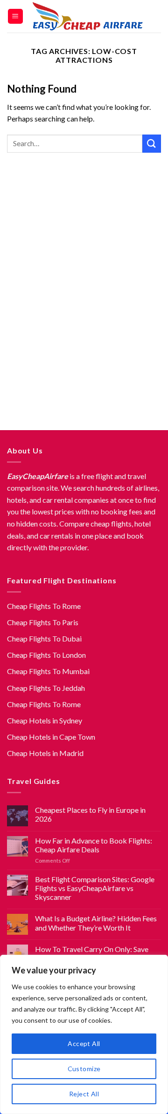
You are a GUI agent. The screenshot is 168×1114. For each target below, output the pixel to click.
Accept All (84, 1043)
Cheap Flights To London (46, 654)
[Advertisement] (84, 295)
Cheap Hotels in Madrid (45, 753)
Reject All (84, 1094)
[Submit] (151, 144)
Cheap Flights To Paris (42, 622)
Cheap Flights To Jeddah (46, 687)
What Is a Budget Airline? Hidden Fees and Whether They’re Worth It (96, 923)
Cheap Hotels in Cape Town (51, 736)
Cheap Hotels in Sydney (44, 720)
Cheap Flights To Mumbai (48, 671)
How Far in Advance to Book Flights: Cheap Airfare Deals (93, 845)
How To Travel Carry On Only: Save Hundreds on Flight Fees (91, 953)
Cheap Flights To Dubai (44, 638)
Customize (84, 1069)
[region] (84, 1034)
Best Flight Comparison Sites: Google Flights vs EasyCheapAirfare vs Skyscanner (94, 888)
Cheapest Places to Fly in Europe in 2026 (90, 814)
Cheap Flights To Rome (44, 605)
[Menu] (15, 16)
